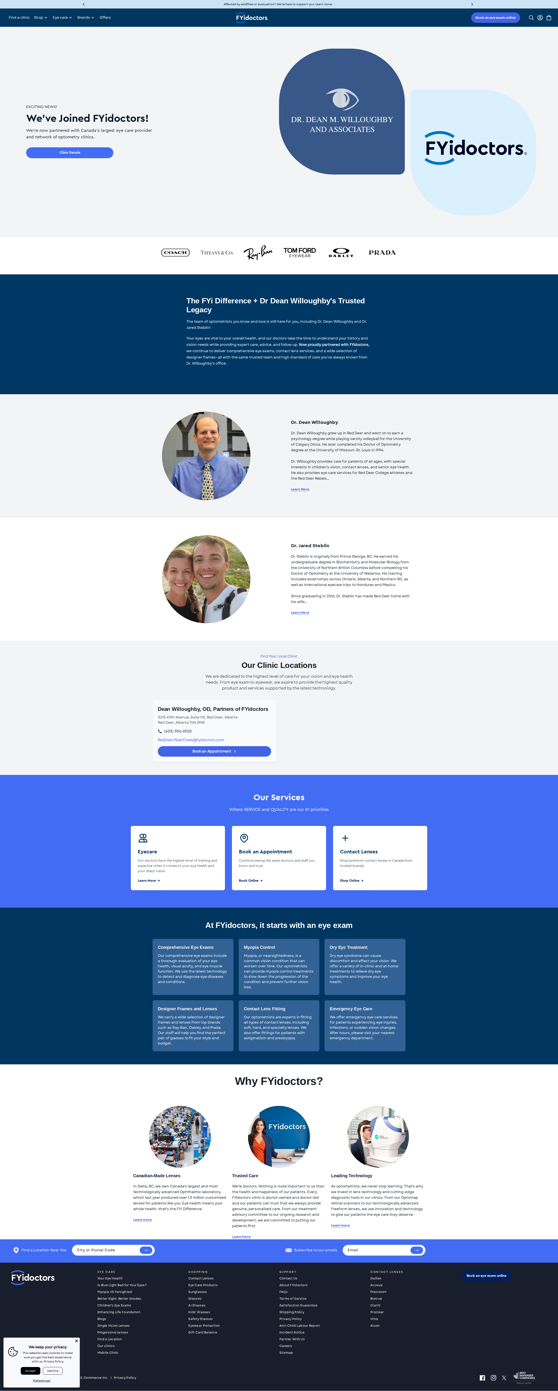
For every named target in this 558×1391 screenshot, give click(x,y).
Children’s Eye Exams (114, 1305)
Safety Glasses (200, 1319)
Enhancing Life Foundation (118, 1312)
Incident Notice (292, 1332)
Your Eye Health (109, 1278)
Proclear (377, 1312)
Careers (285, 1346)
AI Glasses (196, 1305)
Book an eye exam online (496, 17)
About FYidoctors (293, 1285)
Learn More (300, 489)
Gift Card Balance (202, 1332)
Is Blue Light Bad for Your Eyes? (122, 1285)
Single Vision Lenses (113, 1325)
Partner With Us (292, 1339)
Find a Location (109, 1339)
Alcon (374, 1325)
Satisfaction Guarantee (298, 1305)
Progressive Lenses (112, 1332)
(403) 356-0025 (178, 731)
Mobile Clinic (108, 1352)
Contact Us (288, 1278)
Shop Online (349, 880)
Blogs (101, 1319)
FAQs (283, 1292)
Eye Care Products (203, 1285)
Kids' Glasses (199, 1312)
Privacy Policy (290, 1319)
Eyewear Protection (204, 1325)
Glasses (194, 1298)
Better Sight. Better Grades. (119, 1298)
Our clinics (106, 1346)
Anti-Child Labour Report (299, 1325)
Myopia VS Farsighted (114, 1292)
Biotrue (376, 1298)
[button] (472, 4)
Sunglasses (197, 1292)
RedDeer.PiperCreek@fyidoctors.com (191, 739)
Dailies (375, 1278)
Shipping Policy (291, 1312)
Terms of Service (292, 1298)
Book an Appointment (211, 751)
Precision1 (378, 1292)
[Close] (76, 1341)
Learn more (142, 1220)
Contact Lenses (201, 1278)
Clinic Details (70, 152)
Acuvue (376, 1285)
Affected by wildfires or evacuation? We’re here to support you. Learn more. (278, 4)
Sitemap (286, 1352)
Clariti (375, 1305)
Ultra (374, 1319)
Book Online (249, 880)
